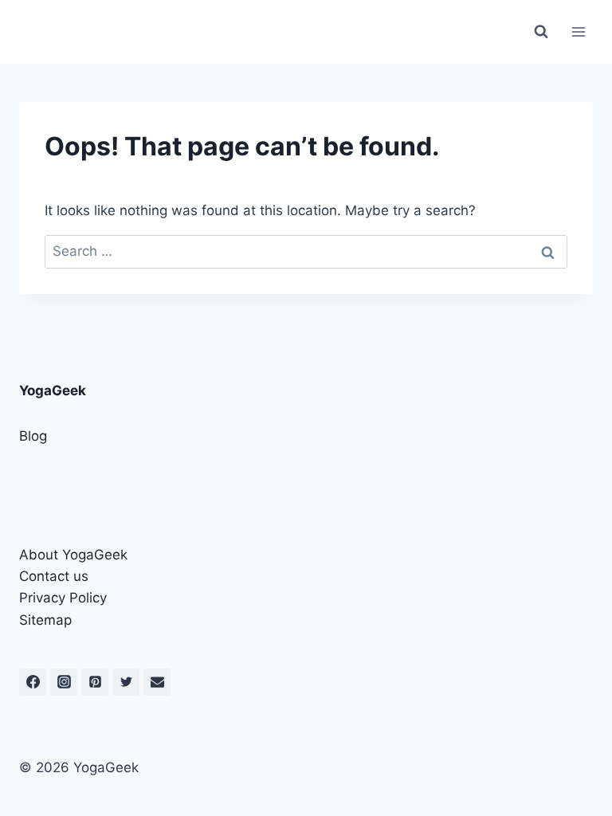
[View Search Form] (541, 32)
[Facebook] (32, 682)
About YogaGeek (73, 555)
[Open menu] (578, 31)
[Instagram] (63, 682)
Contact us (53, 576)
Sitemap (45, 620)
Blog (33, 436)
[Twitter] (125, 682)
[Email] (157, 682)
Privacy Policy (63, 598)
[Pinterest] (94, 682)
